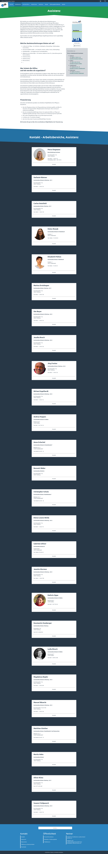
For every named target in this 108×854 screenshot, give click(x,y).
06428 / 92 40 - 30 (76, 66)
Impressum (23, 839)
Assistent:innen (34, 4)
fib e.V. (3, 1)
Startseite (11, 4)
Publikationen (47, 841)
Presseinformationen (49, 836)
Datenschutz (24, 841)
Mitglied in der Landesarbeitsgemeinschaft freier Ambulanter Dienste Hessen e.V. (74, 842)
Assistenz (13, 1)
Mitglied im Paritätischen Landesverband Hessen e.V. (76, 837)
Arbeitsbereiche (8, 1)
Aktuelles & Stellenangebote (50, 839)
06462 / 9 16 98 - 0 (76, 71)
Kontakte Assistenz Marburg (76, 58)
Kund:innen (41, 4)
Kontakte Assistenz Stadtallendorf (77, 68)
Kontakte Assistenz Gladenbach (77, 73)
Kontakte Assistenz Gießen (76, 63)
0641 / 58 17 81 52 (76, 62)
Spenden (63, 4)
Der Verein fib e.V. (26, 4)
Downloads (23, 846)
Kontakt (46, 4)
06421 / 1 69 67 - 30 (76, 57)
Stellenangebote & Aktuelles (55, 4)
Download (77, 45)
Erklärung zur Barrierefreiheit (27, 844)
